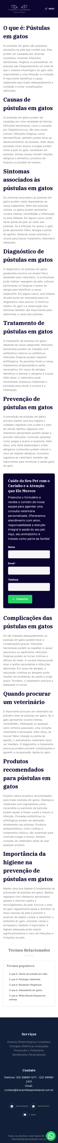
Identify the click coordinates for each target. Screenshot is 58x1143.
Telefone (13, 579)
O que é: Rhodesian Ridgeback (25, 984)
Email (12, 563)
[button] (51, 1136)
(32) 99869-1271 (25, 1077)
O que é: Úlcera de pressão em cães (28, 974)
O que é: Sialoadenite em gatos (25, 990)
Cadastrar (20, 599)
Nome (11, 547)
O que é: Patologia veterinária (24, 979)
